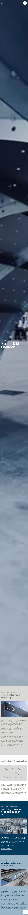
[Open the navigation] (25, 3)
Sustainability (6, 848)
